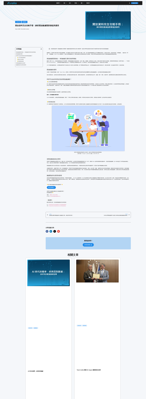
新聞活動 (84, 325)
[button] (41, 49)
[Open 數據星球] (60, 3)
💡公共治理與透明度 (21, 57)
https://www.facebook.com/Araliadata (57, 205)
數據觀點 (24, 21)
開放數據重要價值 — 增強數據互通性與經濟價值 (26, 52)
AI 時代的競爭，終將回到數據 (35, 371)
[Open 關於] (83, 3)
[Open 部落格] (78, 3)
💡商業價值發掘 (20, 61)
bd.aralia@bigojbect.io (55, 196)
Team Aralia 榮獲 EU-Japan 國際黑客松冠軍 (89, 370)
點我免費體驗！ (51, 187)
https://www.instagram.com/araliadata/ (57, 204)
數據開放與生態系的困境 (21, 64)
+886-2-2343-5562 (54, 194)
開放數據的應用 (19, 54)
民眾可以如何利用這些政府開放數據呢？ (24, 55)
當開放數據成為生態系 (20, 63)
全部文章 (18, 21)
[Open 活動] (66, 3)
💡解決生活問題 (20, 59)
